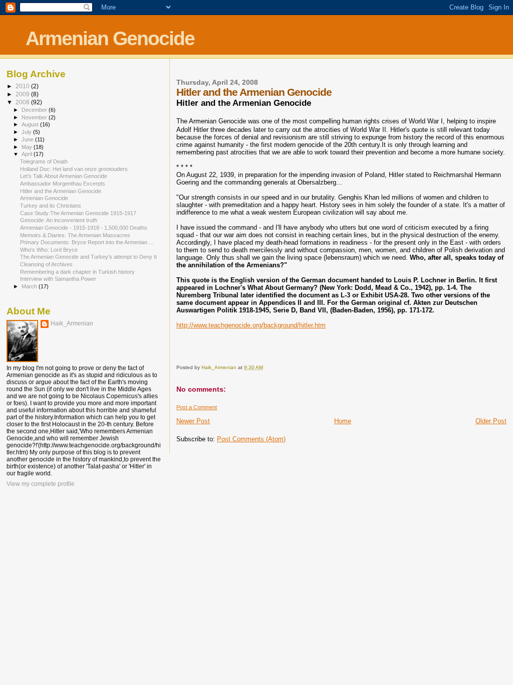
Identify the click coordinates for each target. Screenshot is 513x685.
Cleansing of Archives (46, 264)
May (28, 147)
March (30, 286)
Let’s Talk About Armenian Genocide (63, 176)
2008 (23, 102)
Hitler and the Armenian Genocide (60, 191)
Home (342, 421)
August (31, 124)
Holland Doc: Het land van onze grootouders (74, 169)
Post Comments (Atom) (251, 439)
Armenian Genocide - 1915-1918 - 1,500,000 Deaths (83, 228)
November (35, 117)
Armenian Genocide (110, 38)
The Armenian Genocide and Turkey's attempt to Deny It (88, 257)
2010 (23, 86)
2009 (23, 94)
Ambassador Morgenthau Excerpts (62, 184)
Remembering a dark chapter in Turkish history (77, 272)
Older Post (490, 421)
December (35, 110)
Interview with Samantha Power (58, 279)
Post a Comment (196, 407)
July (27, 132)
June (28, 139)
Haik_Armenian (72, 323)
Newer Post (193, 421)
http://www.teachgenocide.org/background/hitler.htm (251, 325)
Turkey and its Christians (50, 206)
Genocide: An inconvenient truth (58, 220)
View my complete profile (41, 483)
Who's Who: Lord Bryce (49, 250)
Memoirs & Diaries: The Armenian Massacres (75, 235)
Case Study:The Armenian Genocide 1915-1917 (78, 213)
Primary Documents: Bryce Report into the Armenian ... (86, 242)
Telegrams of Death (44, 161)
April (28, 154)
